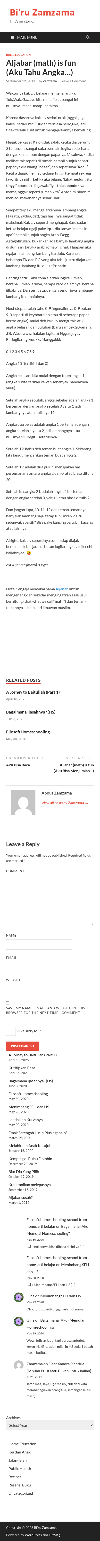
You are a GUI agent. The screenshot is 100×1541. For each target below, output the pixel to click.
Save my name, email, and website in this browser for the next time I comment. (45, 1010)
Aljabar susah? (20, 1197)
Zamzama (50, 81)
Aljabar (61, 588)
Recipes (14, 1476)
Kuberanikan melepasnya (29, 1184)
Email (11, 958)
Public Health (19, 1468)
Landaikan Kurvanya (25, 1119)
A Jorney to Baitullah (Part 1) (33, 692)
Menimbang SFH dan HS (28, 1106)
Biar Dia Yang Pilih (23, 1171)
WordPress (33, 1535)
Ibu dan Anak (19, 1452)
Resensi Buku (19, 1485)
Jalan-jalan (17, 1460)
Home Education (18, 54)
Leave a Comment (73, 81)
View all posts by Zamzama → (65, 802)
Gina (30, 1295)
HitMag (54, 1535)
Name (11, 935)
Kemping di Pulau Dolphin (30, 1158)
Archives (13, 1417)
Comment (16, 871)
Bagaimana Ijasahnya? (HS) (30, 711)
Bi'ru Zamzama (42, 12)
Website (13, 980)
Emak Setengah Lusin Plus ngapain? (37, 1132)
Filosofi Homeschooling (28, 731)
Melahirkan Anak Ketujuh (29, 1145)
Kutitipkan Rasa (21, 1067)
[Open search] (88, 37)
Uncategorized (20, 1493)
